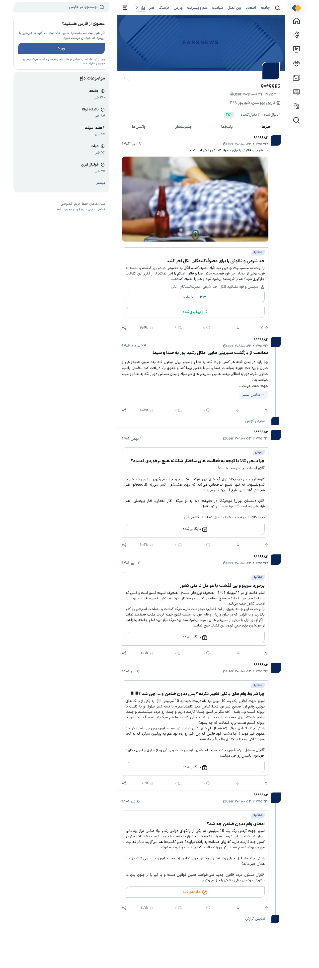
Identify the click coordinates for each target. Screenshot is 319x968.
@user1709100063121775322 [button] (245, 144)
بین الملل (234, 7)
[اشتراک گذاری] (124, 328)
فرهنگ (164, 7)
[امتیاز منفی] (237, 328)
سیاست (217, 7)
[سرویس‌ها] (125, 8)
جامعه (265, 7)
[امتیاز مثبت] (265, 410)
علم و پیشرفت (197, 7)
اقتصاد (251, 7)
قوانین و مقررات (96, 63)
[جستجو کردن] (277, 8)
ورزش (178, 7)
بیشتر (100, 183)
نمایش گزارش (255, 421)
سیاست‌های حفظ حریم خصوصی (42, 59)
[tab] (266, 127)
